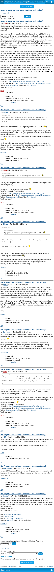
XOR (4, 437)
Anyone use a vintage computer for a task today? (24, 2)
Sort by (32, 541)
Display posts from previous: (10, 541)
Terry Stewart (31, 85)
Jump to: (3, 554)
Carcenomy (7, 332)
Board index (5, 570)
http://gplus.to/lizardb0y (15, 518)
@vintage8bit (9, 516)
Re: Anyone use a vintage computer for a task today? (23, 110)
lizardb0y (6, 496)
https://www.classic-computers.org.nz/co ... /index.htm (26, 81)
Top (2, 106)
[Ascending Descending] (8, 544)
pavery (5, 285)
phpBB (10, 566)
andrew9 (10, 520)
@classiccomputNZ (12, 85)
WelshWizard (7, 468)
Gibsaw (5, 112)
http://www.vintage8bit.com (13, 514)
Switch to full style (27, 6)
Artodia (51, 566)
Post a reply (6, 13)
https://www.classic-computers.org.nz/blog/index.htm (32, 83)
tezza (5, 24)
